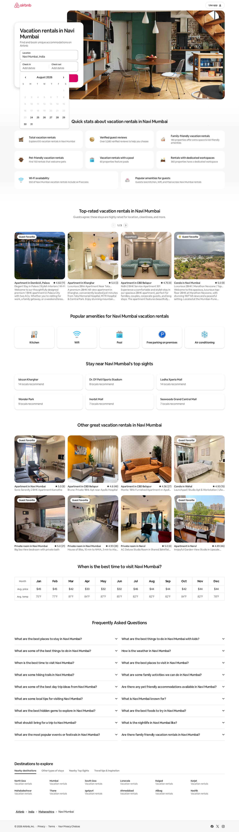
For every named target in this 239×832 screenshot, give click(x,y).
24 (31, 117)
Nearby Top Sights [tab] (79, 770)
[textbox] (34, 68)
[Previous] (113, 225)
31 (31, 124)
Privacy (41, 826)
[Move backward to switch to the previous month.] (26, 77)
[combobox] (49, 57)
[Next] (125, 225)
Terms (51, 826)
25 (38, 117)
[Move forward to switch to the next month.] (63, 77)
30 (25, 124)
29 (63, 117)
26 (44, 117)
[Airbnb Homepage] (22, 5)
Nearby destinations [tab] (25, 770)
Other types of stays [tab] (53, 770)
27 (51, 117)
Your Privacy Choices (69, 826)
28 (57, 117)
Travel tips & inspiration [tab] (106, 770)
